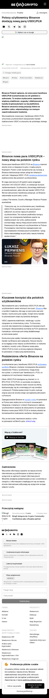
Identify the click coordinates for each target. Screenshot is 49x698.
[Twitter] (9, 27)
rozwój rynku (30, 399)
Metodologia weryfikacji (34, 635)
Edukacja (33, 615)
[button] (24, 543)
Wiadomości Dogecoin (10, 659)
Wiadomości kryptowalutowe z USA (10, 654)
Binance (36, 164)
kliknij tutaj (30, 421)
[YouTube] (4, 27)
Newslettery (34, 625)
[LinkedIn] (19, 27)
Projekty (20, 13)
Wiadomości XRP (8, 637)
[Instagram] (25, 27)
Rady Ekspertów (36, 621)
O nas (4, 618)
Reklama (5, 611)
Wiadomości (34, 611)
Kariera (4, 621)
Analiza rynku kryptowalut (7, 645)
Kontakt (5, 615)
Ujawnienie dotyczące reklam (38, 641)
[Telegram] (14, 27)
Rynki (32, 618)
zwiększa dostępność (38, 175)
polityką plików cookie (32, 680)
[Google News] (22, 534)
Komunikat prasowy (9, 13)
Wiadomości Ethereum (10, 649)
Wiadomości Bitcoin (9, 640)
